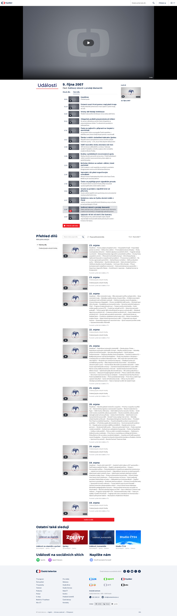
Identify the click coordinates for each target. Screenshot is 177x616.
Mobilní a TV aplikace (42, 600)
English (50, 612)
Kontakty (66, 602)
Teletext (39, 588)
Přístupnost (69, 612)
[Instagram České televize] (124, 571)
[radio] (47, 244)
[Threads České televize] (139, 571)
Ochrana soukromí (59, 612)
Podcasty (39, 591)
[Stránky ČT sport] (109, 580)
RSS (140, 612)
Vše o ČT (38, 602)
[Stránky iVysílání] (126, 580)
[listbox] (106, 604)
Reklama (65, 582)
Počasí (38, 594)
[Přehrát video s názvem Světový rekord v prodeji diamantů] (88, 43)
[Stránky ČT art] (107, 585)
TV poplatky (40, 585)
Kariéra (65, 594)
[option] (98, 604)
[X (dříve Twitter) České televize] (135, 571)
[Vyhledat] (83, 237)
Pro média (66, 579)
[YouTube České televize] (132, 571)
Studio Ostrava (67, 588)
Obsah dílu (66, 92)
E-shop (38, 597)
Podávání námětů (68, 597)
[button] (88, 43)
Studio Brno (66, 585)
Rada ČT (65, 591)
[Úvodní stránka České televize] (46, 571)
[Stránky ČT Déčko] (92, 585)
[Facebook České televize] (128, 571)
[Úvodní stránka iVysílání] (8, 3)
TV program (40, 579)
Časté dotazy (67, 600)
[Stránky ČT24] (92, 580)
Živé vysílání (40, 582)
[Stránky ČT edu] (124, 585)
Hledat (153, 3)
